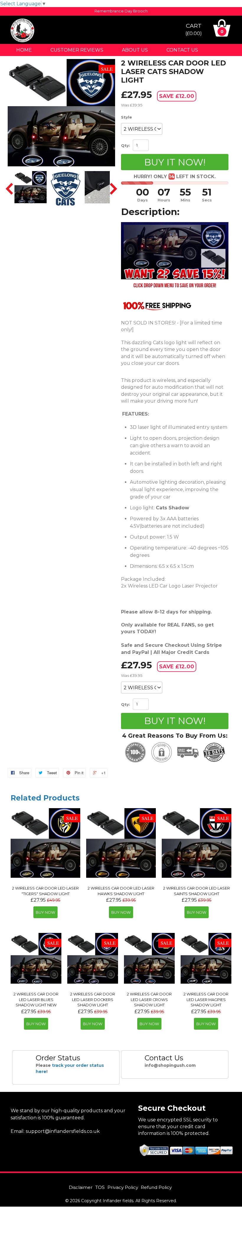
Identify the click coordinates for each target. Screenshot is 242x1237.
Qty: (125, 145)
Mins (185, 200)
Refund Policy (156, 1187)
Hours (164, 200)
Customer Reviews (76, 50)
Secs (207, 200)
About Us (135, 50)
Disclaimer (81, 1187)
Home (24, 50)
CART (193, 29)
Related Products (45, 797)
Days (142, 200)
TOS (100, 1187)
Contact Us (182, 50)
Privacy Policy (122, 1187)
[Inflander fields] (22, 40)
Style (126, 117)
